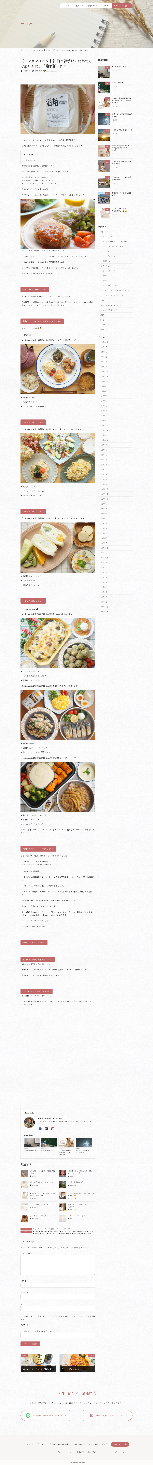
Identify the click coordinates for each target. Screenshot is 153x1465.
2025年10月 (104, 342)
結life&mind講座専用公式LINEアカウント (50, 1415)
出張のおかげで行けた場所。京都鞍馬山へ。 (122, 178)
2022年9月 (103, 504)
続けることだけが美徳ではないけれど (83, 1151)
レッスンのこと (65, 1229)
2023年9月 (103, 445)
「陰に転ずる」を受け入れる (122, 130)
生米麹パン (107, 261)
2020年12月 (104, 607)
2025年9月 (103, 347)
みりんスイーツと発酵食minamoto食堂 (74, 1231)
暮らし (44, 1233)
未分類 (102, 329)
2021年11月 (104, 553)
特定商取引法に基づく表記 (86, 1452)
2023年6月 (103, 460)
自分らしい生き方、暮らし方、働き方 (116, 290)
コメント (25, 1253)
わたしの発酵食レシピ (51, 1229)
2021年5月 (103, 582)
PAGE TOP (147, 1419)
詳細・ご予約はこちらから (34, 942)
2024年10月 (104, 381)
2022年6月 (103, 518)
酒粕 (69, 1233)
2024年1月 (103, 425)
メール (24, 1292)
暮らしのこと (106, 266)
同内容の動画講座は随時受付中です (37, 959)
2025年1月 (103, 366)
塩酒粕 (37, 1233)
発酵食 (63, 1233)
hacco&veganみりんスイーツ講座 (115, 241)
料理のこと (107, 280)
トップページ (28, 1444)
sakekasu (44, 1231)
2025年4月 (103, 352)
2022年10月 (104, 499)
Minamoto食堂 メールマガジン (108, 1415)
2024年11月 (104, 376)
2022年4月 (103, 528)
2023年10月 (104, 440)
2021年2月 (103, 597)
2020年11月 (104, 611)
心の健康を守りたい (30, 1150)
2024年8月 (103, 391)
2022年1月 (103, 543)
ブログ (104, 1444)
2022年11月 (104, 494)
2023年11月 (104, 435)
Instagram (28, 154)
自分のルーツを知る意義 (76, 1216)
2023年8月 (103, 450)
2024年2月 (103, 420)
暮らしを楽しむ (53, 1233)
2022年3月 (103, 533)
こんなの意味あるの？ (75, 1182)
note (27, 296)
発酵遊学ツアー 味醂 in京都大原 (121, 194)
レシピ (91, 1231)
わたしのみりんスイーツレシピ (112, 305)
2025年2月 (103, 361)
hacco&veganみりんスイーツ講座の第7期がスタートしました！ (122, 147)
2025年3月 (103, 357)
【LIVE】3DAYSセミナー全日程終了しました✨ (121, 210)
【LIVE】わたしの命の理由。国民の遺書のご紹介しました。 (42, 1194)
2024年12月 (104, 371)
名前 (23, 1281)
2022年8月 (103, 509)
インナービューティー (110, 271)
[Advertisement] (57, 1089)
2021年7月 (103, 572)
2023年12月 (104, 430)
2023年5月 (103, 464)
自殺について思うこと (48, 1150)
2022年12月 (104, 489)
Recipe (40, 1229)
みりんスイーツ (54, 1231)
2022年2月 (103, 538)
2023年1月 (103, 484)
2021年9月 (103, 563)
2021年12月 (104, 548)
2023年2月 (103, 479)
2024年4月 (103, 410)
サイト (23, 1304)
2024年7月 (103, 396)
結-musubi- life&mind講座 (59, 1444)
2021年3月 (103, 592)
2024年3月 (103, 415)
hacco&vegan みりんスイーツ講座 (85, 1444)
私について (41, 1444)
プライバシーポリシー (65, 1452)
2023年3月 (103, 474)
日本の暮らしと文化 (110, 285)
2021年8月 (103, 567)
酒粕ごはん (77, 1233)
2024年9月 (103, 386)
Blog (38, 1146)
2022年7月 (103, 513)
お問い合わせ (119, 1444)
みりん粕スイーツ (109, 256)
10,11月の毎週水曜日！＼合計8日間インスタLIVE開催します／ (66, 1152)
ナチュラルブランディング (113, 295)
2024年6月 (103, 401)
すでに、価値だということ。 (39, 1204)
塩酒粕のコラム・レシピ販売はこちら (38, 848)
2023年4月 (103, 469)
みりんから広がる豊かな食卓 (113, 246)
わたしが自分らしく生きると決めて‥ (42, 1182)
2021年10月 (104, 558)
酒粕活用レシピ (88, 1233)
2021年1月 (103, 602)
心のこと (103, 320)
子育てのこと (107, 276)
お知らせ (103, 315)
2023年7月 (103, 455)
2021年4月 (103, 587)
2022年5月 (103, 523)
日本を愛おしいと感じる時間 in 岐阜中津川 (122, 162)
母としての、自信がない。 (38, 1216)
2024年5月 (103, 406)
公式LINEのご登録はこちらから (36, 991)
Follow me (123, 1452)
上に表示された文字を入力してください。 (37, 1331)
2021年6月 (103, 577)
